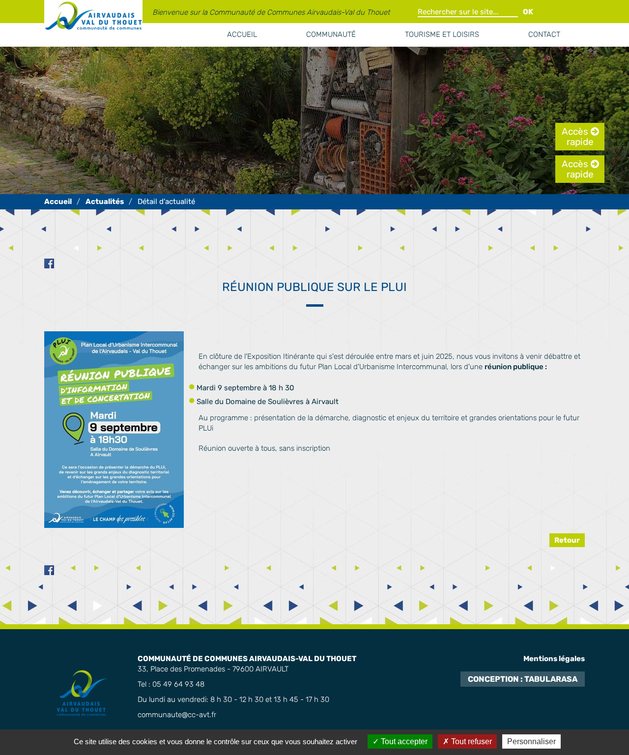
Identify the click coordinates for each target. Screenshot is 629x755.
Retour (567, 540)
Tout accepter (403, 741)
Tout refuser (470, 741)
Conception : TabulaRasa (522, 679)
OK (528, 11)
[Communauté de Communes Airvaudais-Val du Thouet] (58, 202)
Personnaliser (531, 741)
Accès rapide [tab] (578, 136)
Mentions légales (554, 658)
